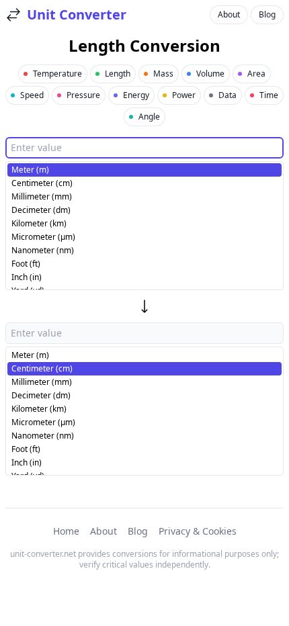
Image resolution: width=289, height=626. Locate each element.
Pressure (83, 95)
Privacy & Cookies (198, 531)
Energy (136, 95)
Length (117, 73)
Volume (210, 73)
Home (66, 531)
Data (227, 95)
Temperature (57, 73)
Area (256, 73)
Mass (163, 73)
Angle (149, 116)
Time (268, 95)
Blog (267, 14)
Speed (32, 95)
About (229, 14)
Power (184, 95)
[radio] (144, 170)
